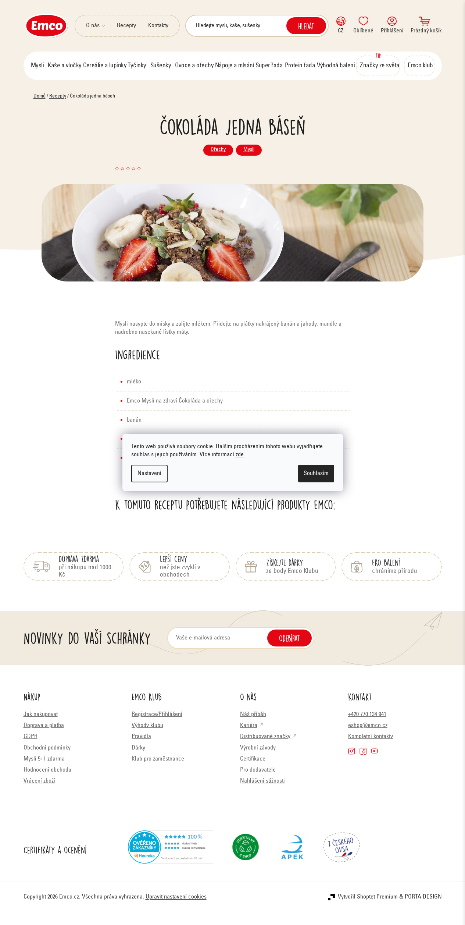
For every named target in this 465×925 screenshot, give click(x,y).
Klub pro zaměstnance (158, 759)
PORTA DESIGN (423, 897)
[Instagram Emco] (351, 751)
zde (240, 455)
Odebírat (289, 638)
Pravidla (141, 737)
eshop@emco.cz (367, 726)
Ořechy (218, 149)
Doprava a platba (44, 726)
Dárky (138, 748)
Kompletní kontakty (370, 737)
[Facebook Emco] (363, 751)
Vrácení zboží (39, 781)
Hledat (306, 26)
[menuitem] (37, 66)
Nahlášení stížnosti (262, 781)
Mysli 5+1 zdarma (44, 759)
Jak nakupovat (41, 714)
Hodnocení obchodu (47, 770)
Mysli (248, 149)
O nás (93, 26)
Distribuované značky (265, 737)
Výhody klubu (147, 726)
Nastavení (149, 473)
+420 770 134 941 (367, 714)
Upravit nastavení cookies (176, 897)
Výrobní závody (258, 748)
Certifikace (252, 759)
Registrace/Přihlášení (157, 714)
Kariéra (248, 726)
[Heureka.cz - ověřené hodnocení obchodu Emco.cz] (171, 849)
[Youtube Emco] (374, 751)
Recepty (126, 26)
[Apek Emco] (292, 849)
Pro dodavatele (258, 770)
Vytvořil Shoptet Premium (368, 897)
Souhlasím (316, 473)
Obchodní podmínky (47, 748)
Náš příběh (253, 714)
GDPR (30, 737)
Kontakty (158, 26)
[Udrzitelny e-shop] (245, 849)
